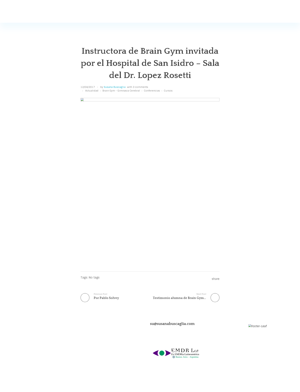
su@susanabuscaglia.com (172, 324)
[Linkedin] (55, 324)
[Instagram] (49, 324)
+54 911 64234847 (70, 346)
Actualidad (91, 90)
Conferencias (152, 90)
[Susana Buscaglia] (63, 12)
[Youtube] (61, 324)
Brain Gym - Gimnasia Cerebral (121, 90)
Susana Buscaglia (115, 87)
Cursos (168, 90)
